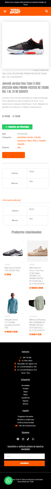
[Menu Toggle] (5, 11)
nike (19, 147)
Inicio (4, 70)
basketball (20, 70)
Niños (28, 70)
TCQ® (31, 482)
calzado (30, 137)
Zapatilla (42, 140)
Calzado (37, 137)
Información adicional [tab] (12, 200)
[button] (46, 11)
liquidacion (21, 140)
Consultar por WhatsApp (18, 126)
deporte (11, 70)
